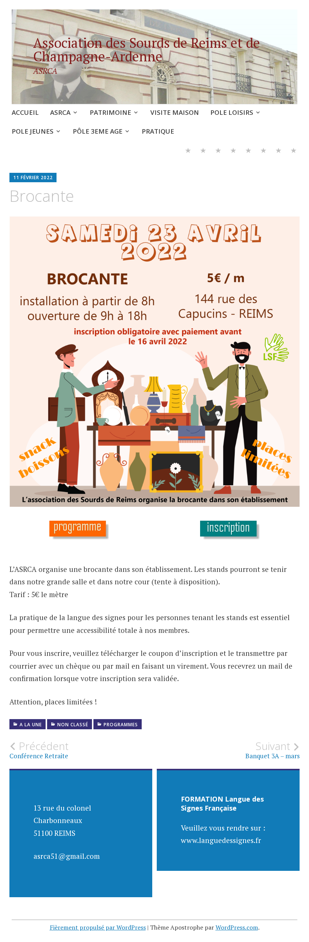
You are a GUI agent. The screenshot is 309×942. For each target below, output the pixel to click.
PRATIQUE (158, 131)
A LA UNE (31, 724)
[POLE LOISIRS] (248, 151)
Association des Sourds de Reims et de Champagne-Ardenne (146, 49)
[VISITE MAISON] (233, 151)
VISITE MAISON (174, 112)
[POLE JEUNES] (263, 151)
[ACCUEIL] (188, 151)
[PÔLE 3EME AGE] (278, 151)
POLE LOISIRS (231, 112)
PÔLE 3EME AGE (97, 131)
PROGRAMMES (121, 724)
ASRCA (60, 112)
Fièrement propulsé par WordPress (98, 927)
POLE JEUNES (33, 131)
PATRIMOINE (110, 112)
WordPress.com (237, 927)
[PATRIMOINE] (218, 151)
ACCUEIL (25, 112)
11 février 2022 (33, 177)
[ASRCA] (203, 151)
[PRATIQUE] (293, 151)
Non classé (72, 724)
